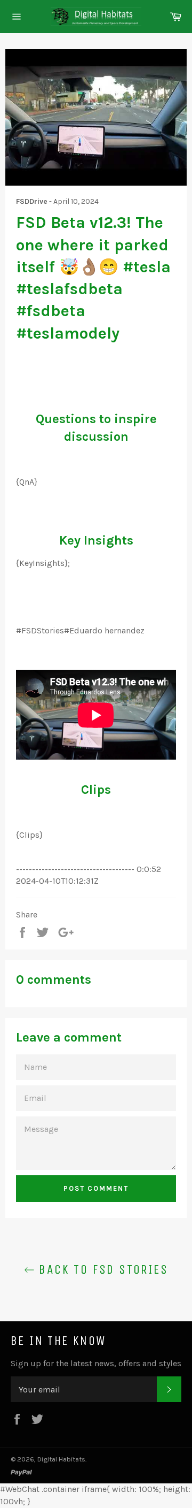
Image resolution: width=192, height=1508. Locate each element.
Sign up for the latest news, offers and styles (96, 1363)
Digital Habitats (61, 1459)
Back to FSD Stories (101, 1269)
